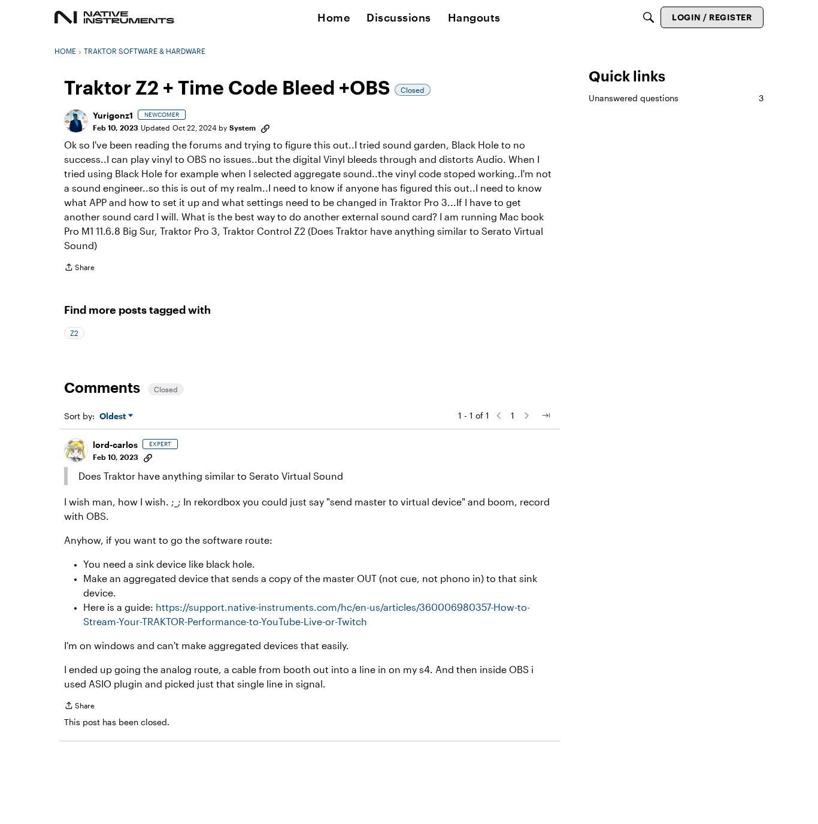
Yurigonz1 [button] (113, 115)
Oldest (113, 416)
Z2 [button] (74, 333)
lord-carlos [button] (115, 445)
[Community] (114, 17)
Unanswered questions (676, 98)
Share (79, 268)
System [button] (242, 127)
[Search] (648, 17)
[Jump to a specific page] (545, 415)
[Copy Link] (265, 127)
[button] (76, 121)
